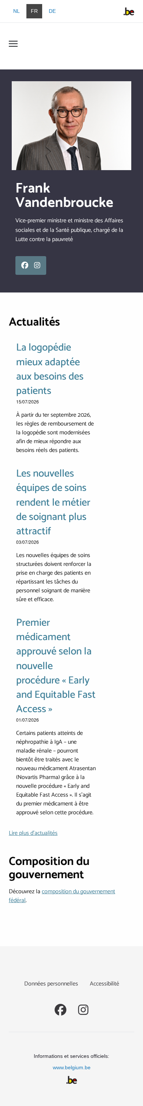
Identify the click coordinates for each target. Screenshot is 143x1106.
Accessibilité (104, 984)
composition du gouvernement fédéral (62, 896)
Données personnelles (51, 984)
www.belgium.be (72, 1067)
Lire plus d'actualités (33, 833)
